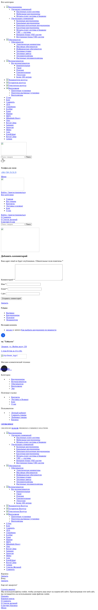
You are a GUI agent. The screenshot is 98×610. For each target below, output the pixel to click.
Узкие (18, 68)
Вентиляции (16, 386)
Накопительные (23, 65)
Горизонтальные (23, 72)
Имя (3, 284)
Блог (13, 402)
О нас (13, 404)
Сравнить (10, 569)
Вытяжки (10, 313)
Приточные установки (21, 90)
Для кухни (21, 75)
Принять (5, 596)
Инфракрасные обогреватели (29, 49)
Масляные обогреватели (27, 46)
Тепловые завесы (23, 53)
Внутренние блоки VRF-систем (30, 37)
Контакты (15, 397)
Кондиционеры (13, 315)
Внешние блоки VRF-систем (28, 34)
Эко (13, 388)
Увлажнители (12, 320)
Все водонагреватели (20, 63)
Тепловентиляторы (24, 56)
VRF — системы (23, 32)
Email (4, 289)
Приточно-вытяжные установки (25, 93)
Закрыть (4, 303)
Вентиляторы (17, 95)
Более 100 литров (24, 77)
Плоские (20, 70)
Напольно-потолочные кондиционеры (33, 25)
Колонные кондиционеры (27, 21)
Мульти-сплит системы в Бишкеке (31, 16)
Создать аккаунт (8, 589)
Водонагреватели (18, 381)
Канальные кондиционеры (28, 23)
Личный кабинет (18, 413)
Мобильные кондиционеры (28, 14)
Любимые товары (19, 417)
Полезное (10, 317)
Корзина (15, 420)
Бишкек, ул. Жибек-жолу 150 (14, 346)
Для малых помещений (21, 9)
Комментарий (8, 280)
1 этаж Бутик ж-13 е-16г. (11, 351)
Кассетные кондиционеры (27, 28)
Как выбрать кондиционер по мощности (38, 330)
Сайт (3, 294)
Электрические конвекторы (28, 44)
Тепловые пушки (23, 51)
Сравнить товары (18, 415)
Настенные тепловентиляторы (29, 58)
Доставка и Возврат (19, 399)
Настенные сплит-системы (28, 11)
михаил (9, 330)
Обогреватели (17, 42)
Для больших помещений (22, 18)
